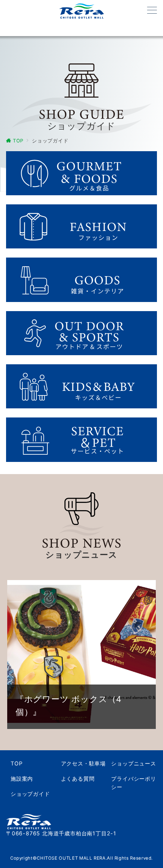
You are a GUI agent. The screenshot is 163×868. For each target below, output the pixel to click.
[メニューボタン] (152, 11)
